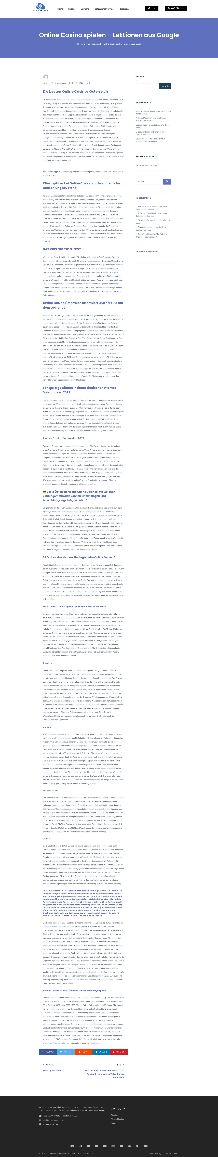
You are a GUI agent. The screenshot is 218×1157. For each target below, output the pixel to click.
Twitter (67, 1052)
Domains (85, 9)
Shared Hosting (117, 1119)
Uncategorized (94, 44)
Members (167, 1154)
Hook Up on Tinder (52, 1070)
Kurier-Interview (49, 412)
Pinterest (121, 1052)
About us (114, 1115)
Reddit (85, 1052)
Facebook (49, 1052)
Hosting (72, 9)
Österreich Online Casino (112, 261)
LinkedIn (103, 1052)
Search (140, 76)
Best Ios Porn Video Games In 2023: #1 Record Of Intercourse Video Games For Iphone (104, 1074)
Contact (114, 1123)
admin (45, 83)
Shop (175, 1154)
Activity (158, 1154)
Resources (124, 9)
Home (60, 9)
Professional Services (104, 9)
